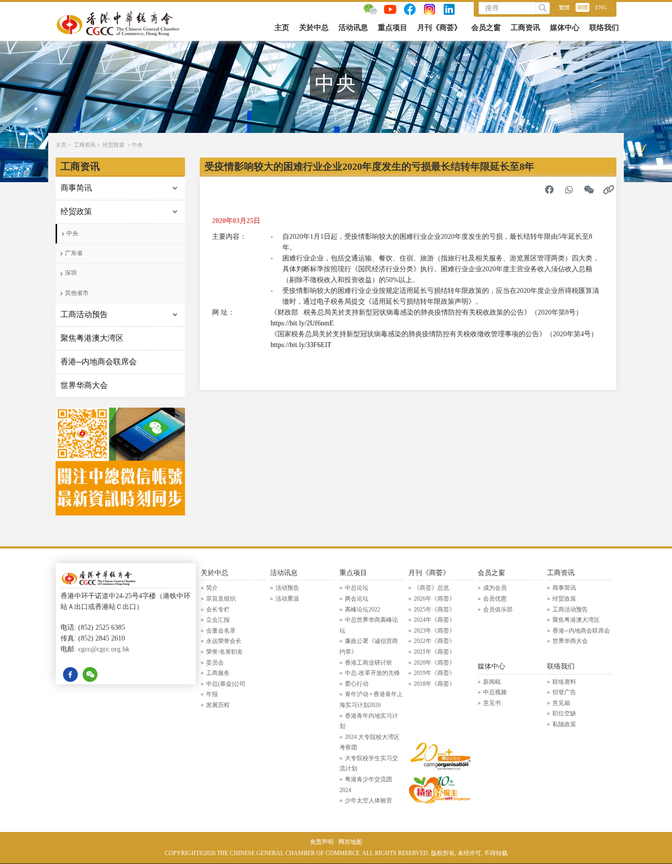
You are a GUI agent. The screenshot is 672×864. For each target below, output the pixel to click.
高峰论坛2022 (362, 609)
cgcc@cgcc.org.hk (103, 649)
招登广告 (564, 692)
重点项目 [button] (392, 28)
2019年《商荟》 (434, 673)
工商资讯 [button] (525, 28)
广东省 (74, 253)
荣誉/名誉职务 (224, 651)
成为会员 (495, 587)
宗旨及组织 (221, 598)
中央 (137, 145)
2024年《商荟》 (434, 619)
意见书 (492, 703)
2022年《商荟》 (434, 641)
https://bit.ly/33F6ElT (301, 345)
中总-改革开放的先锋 (372, 673)
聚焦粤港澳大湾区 (92, 338)
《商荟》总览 (431, 587)
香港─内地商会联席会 (99, 361)
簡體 (582, 7)
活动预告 (287, 587)
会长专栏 (218, 609)
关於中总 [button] (314, 28)
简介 (212, 587)
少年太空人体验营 (368, 800)
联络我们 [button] (604, 28)
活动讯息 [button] (353, 28)
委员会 (215, 662)
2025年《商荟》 (434, 609)
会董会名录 (221, 630)
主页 (282, 28)
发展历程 (218, 705)
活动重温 (287, 598)
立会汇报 (218, 619)
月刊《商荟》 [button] (439, 28)
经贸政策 (113, 145)
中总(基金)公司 (225, 683)
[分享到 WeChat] (589, 189)
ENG (601, 7)
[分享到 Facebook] (549, 189)
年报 (212, 694)
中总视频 (495, 692)
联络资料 (564, 681)
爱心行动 (356, 683)
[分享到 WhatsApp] (569, 189)
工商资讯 (84, 145)
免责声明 (322, 841)
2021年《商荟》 (434, 651)
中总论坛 (356, 587)
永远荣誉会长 (224, 641)
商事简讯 (76, 188)
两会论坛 (356, 598)
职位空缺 (564, 713)
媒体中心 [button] (565, 28)
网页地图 (350, 841)
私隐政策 (564, 724)
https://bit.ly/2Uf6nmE (302, 323)
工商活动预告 (84, 314)
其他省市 (77, 292)
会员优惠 (495, 598)
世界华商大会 (84, 385)
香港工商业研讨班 (368, 662)
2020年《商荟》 (434, 662)
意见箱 (561, 703)
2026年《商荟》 (434, 598)
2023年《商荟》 (434, 630)
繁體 (564, 7)
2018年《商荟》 (434, 683)
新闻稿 (492, 681)
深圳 (71, 272)
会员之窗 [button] (486, 28)
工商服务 (218, 673)
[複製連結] (608, 189)
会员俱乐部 (498, 609)
